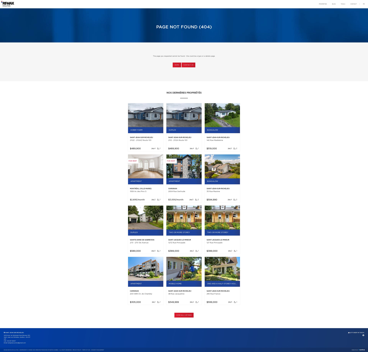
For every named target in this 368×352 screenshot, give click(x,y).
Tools (343, 4)
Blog (334, 4)
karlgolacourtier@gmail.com (17, 343)
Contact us (188, 65)
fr (364, 4)
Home (177, 65)
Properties (323, 4)
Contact (353, 4)
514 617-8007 (11, 341)
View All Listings (184, 315)
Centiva (362, 349)
